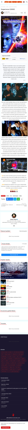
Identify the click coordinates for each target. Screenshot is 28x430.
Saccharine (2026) (5, 380)
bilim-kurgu (15, 195)
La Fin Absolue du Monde (18, 352)
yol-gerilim (19, 369)
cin (20, 356)
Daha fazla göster (23, 231)
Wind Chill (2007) (5, 401)
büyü (14, 356)
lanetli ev (24, 360)
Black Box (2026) (5, 384)
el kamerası (10, 358)
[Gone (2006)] (3, 287)
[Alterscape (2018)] (3, 303)
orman (2, 362)
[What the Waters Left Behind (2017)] (3, 298)
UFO (2, 354)
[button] (24, 2)
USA (7, 6)
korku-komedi (12, 360)
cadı (17, 356)
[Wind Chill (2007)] (3, 281)
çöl (9, 371)
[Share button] (21, 199)
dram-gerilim (3, 358)
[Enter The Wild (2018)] (3, 292)
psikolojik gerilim (4, 367)
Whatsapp (18, 199)
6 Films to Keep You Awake (6, 352)
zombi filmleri (4, 371)
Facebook (10, 199)
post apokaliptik (12, 364)
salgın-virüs (12, 367)
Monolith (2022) (4, 397)
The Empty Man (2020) (6, 393)
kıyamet (18, 360)
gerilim (23, 358)
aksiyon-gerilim (8, 354)
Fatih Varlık (13, 219)
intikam (7, 360)
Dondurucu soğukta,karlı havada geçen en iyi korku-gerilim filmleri (14, 389)
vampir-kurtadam (4, 369)
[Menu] (2, 2)
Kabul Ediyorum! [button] (5, 427)
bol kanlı (9, 356)
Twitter (14, 199)
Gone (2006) (4, 405)
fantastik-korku (17, 358)
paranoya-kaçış (21, 362)
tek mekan (18, 367)
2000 (8, 195)
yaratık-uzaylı (12, 369)
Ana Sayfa (3, 6)
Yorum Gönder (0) (14, 254)
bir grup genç (3, 356)
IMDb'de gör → (23, 58)
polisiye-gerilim (4, 364)
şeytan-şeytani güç (15, 371)
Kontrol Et (3, 424)
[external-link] (14, 225)
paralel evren (13, 362)
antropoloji (15, 354)
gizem (2, 360)
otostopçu (8, 362)
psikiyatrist (19, 364)
